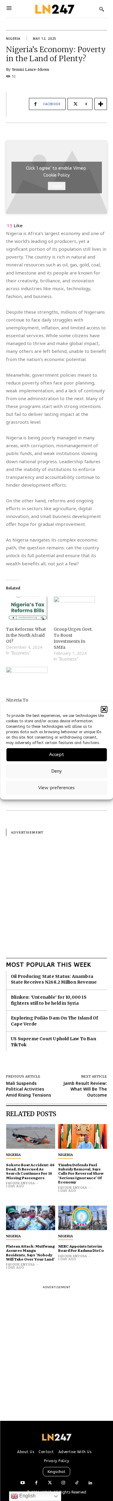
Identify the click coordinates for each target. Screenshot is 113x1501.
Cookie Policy (56, 174)
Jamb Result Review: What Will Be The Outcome (85, 1089)
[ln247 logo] (54, 9)
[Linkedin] (90, 1483)
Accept (56, 754)
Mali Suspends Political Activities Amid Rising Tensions (28, 1089)
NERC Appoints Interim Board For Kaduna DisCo (81, 1248)
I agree (56, 185)
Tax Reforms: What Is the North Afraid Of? (26, 635)
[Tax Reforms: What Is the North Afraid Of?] (27, 608)
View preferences (56, 787)
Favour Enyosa (20, 1183)
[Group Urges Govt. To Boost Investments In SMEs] (74, 608)
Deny (56, 771)
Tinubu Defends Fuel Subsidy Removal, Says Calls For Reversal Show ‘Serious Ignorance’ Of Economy (81, 1173)
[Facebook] (36, 1483)
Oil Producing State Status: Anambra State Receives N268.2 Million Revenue (54, 979)
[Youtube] (22, 1483)
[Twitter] (50, 1483)
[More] (100, 104)
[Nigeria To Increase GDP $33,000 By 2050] (27, 679)
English (27, 1495)
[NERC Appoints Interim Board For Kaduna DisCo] (82, 1218)
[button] (104, 709)
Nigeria (13, 38)
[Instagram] (63, 1483)
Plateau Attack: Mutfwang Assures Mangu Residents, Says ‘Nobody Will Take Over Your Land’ (30, 1252)
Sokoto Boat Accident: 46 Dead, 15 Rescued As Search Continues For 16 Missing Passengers (30, 1171)
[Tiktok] (77, 1483)
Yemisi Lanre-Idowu (30, 69)
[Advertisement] (56, 892)
